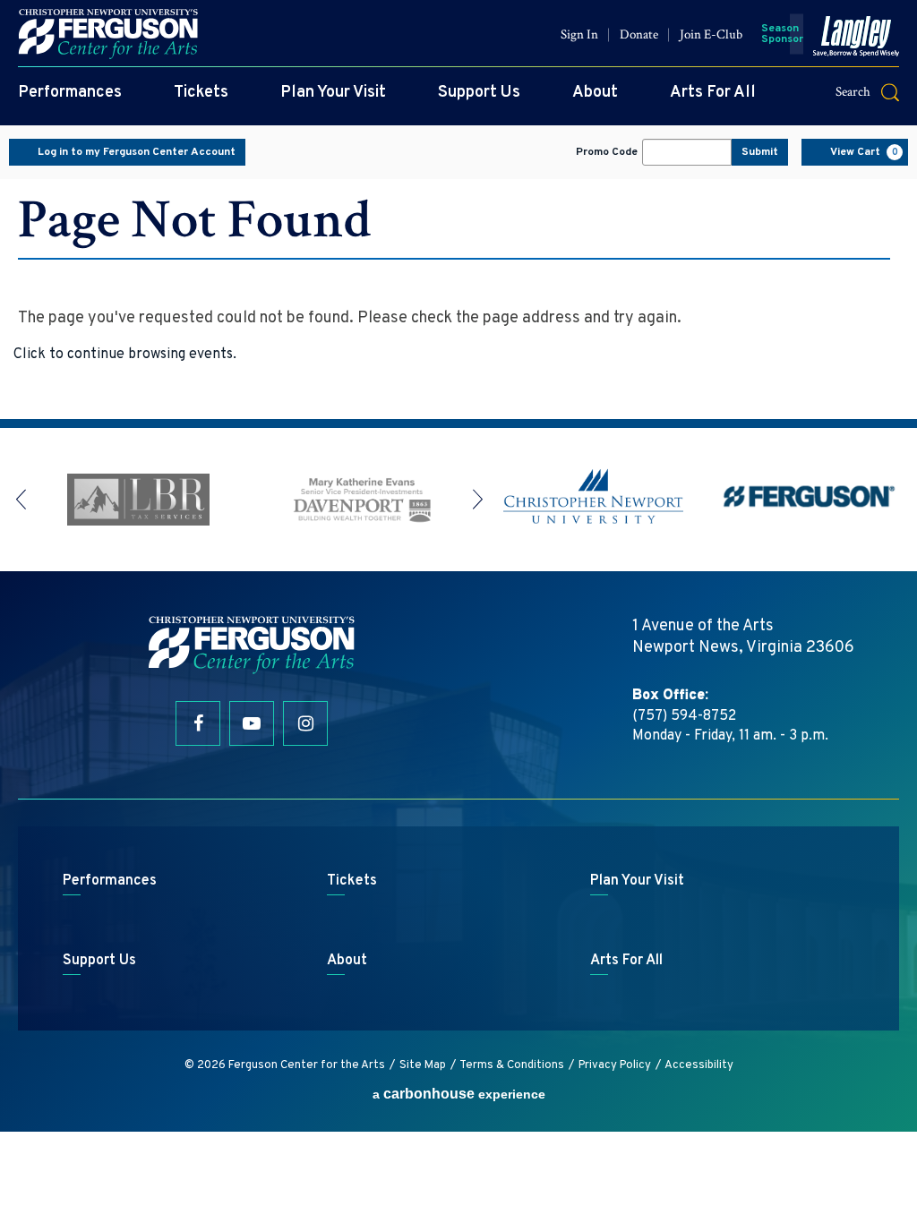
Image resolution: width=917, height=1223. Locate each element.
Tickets (201, 92)
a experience (459, 1093)
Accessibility (698, 1065)
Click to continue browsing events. (124, 354)
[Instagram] (305, 723)
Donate (639, 34)
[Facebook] (198, 723)
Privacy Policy (614, 1065)
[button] (878, 91)
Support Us (479, 92)
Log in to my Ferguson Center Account (137, 152)
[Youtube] (251, 723)
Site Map (422, 1065)
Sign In (579, 34)
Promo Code (607, 152)
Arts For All (713, 92)
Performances (70, 92)
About (595, 92)
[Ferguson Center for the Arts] (108, 34)
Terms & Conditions (511, 1065)
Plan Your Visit (333, 92)
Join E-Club (711, 34)
